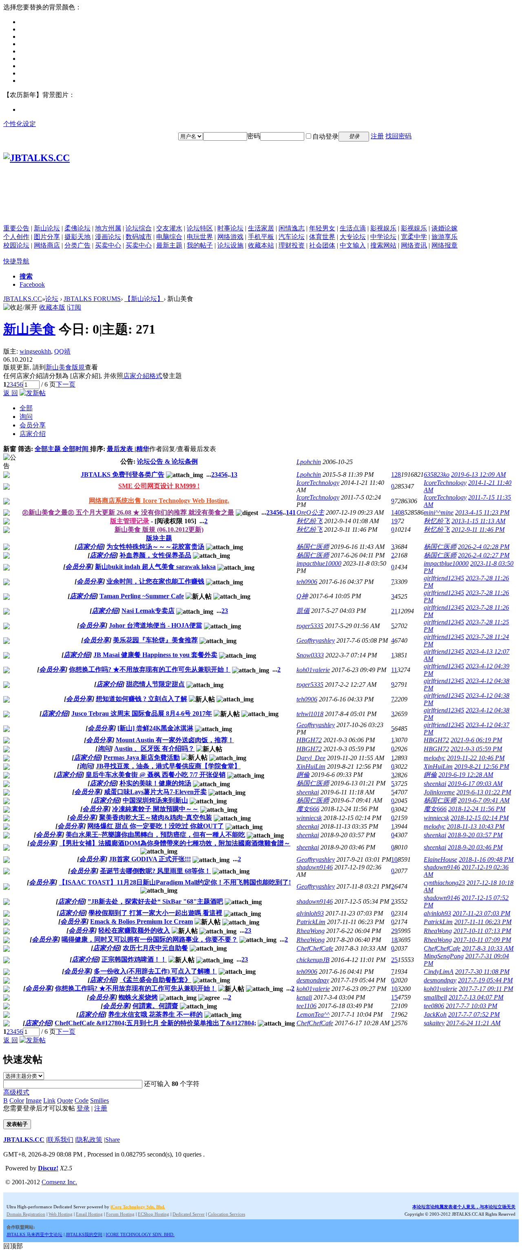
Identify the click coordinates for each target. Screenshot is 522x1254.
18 (394, 939)
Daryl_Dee (310, 757)
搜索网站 (383, 245)
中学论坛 (383, 236)
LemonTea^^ (313, 1014)
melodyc (434, 757)
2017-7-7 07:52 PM (474, 1014)
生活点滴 (353, 228)
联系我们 (60, 1139)
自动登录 (325, 136)
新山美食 (29, 329)
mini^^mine (438, 512)
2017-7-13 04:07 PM (476, 997)
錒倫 (303, 774)
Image (34, 1100)
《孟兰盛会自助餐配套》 (155, 979)
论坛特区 (200, 228)
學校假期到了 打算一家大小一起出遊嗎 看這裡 (155, 912)
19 (394, 521)
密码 (253, 136)
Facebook (32, 284)
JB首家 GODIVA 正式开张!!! (150, 859)
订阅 (74, 307)
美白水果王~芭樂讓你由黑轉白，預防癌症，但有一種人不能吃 (155, 834)
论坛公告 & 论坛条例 (167, 461)
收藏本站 (261, 245)
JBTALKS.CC (22, 298)
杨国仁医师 (312, 546)
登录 (83, 1108)
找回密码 (398, 136)
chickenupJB (313, 959)
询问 (26, 416)
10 (394, 859)
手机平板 (261, 236)
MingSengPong (444, 956)
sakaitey (434, 1023)
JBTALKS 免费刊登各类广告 (122, 474)
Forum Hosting (120, 1214)
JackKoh (435, 1014)
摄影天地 (77, 236)
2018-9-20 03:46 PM (475, 847)
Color (16, 1100)
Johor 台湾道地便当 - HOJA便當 (155, 625)
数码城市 (139, 236)
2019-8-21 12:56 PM (481, 766)
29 (394, 930)
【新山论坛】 (144, 298)
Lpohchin (308, 461)
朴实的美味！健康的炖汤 (155, 783)
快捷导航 (16, 261)
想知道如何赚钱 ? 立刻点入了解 (141, 698)
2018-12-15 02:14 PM (480, 817)
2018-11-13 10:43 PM (475, 826)
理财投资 (292, 245)
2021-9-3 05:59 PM (476, 748)
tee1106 (306, 1005)
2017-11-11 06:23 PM (482, 921)
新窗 (9, 448)
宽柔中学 (414, 236)
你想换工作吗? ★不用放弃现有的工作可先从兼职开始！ (149, 669)
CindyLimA (438, 971)
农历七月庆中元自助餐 (155, 947)
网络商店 (47, 245)
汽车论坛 (292, 236)
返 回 (10, 392)
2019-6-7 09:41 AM (483, 800)
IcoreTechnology (317, 482)
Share (112, 1139)
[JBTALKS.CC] (36, 158)
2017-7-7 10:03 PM (471, 1005)
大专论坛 (353, 236)
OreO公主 (310, 512)
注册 (377, 136)
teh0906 (306, 581)
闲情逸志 (292, 228)
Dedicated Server (189, 1214)
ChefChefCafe (314, 948)
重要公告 (16, 228)
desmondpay (312, 980)
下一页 (65, 384)
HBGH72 (309, 739)
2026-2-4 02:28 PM (483, 546)
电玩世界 (200, 236)
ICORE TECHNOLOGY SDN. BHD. (140, 1234)
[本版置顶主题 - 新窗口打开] (6, 513)
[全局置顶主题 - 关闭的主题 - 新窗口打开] (6, 487)
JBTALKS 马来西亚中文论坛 (34, 1234)
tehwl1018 (309, 713)
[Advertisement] (261, 206)
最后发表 (121, 448)
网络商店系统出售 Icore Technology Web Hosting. (159, 500)
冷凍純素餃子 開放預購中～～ (155, 808)
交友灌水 (169, 228)
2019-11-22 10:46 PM (475, 757)
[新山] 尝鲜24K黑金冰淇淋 (155, 728)
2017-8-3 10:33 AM (487, 948)
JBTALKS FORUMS (92, 298)
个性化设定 (19, 123)
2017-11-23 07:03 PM (481, 913)
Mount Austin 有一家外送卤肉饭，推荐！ (175, 739)
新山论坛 (47, 228)
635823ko (436, 474)
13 (234, 474)
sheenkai (435, 783)
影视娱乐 (383, 228)
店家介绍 (33, 433)
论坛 (51, 298)
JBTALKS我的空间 (84, 1234)
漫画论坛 (108, 236)
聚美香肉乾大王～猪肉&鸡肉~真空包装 (155, 817)
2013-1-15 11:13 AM (478, 521)
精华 (142, 448)
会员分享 (33, 425)
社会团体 (322, 245)
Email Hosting (89, 1214)
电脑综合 (169, 236)
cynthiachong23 (444, 882)
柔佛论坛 (77, 228)
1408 (397, 512)
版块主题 (159, 538)
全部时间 (76, 448)
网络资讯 (414, 245)
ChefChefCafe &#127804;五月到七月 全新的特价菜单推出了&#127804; (155, 1023)
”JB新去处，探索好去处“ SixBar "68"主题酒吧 (155, 901)
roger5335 (309, 625)
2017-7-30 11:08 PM (482, 971)
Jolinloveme (439, 792)
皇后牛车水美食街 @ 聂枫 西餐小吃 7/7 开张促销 (156, 774)
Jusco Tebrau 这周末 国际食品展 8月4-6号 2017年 (141, 713)
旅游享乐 (444, 236)
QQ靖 (62, 351)
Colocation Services (226, 1214)
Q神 (302, 596)
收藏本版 (52, 307)
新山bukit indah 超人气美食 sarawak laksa (155, 566)
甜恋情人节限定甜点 (155, 684)
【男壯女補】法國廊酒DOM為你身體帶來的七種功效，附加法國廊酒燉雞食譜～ (174, 843)
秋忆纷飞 (309, 521)
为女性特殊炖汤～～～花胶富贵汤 (155, 546)
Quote (65, 1100)
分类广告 (77, 245)
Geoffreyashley (315, 640)
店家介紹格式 (142, 375)
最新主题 (169, 245)
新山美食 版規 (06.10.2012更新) (159, 529)
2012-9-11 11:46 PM (477, 529)
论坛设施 (230, 245)
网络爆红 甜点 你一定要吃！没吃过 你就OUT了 (155, 826)
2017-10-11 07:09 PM (482, 939)
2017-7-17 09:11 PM (486, 988)
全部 (26, 408)
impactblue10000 (318, 563)
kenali (304, 997)
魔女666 (307, 808)
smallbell (435, 997)
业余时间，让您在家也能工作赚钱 (155, 581)
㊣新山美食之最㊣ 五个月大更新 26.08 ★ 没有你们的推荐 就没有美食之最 (128, 512)
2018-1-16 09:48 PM (486, 859)
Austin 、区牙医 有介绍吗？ (154, 748)
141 (291, 512)
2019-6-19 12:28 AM (465, 774)
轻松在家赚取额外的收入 (134, 930)
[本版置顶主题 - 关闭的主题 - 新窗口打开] (6, 530)
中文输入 (353, 245)
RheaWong (310, 930)
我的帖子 (200, 245)
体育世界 (322, 236)
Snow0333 (310, 655)
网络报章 (444, 245)
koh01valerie (313, 669)
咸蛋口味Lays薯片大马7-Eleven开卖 (155, 791)
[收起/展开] (20, 307)
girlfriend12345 (444, 578)
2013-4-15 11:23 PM (482, 512)
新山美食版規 (65, 367)
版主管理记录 (129, 521)
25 (394, 959)
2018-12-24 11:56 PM (476, 808)
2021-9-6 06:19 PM (476, 739)
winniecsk (309, 817)
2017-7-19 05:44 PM (485, 980)
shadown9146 (314, 867)
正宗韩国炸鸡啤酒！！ (134, 959)
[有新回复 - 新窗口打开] (6, 547)
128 (396, 474)
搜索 (26, 276)
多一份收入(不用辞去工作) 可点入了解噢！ (155, 971)
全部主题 (48, 448)
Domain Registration (26, 1214)
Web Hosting (61, 1214)
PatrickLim (310, 921)
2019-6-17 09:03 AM (475, 783)
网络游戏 (230, 236)
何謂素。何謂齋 (155, 1005)
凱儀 (303, 610)
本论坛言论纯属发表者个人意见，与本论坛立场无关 (463, 1206)
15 (394, 997)
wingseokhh (35, 351)
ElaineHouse (440, 859)
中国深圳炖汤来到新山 (155, 800)
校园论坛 (16, 245)
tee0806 (434, 1005)
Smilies (99, 1100)
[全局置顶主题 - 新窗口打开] (6, 475)
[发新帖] (33, 392)
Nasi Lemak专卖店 (148, 610)
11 (394, 669)
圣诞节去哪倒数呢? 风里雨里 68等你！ (155, 870)
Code (81, 1100)
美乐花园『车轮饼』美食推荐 (155, 640)
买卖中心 (108, 245)
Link (49, 1100)
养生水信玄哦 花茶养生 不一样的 (155, 1014)
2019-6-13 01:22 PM (483, 792)
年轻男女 (322, 228)
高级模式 (16, 1092)
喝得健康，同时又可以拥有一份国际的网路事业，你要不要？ (150, 939)
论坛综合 (139, 228)
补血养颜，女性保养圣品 (155, 555)
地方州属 (108, 228)
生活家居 (261, 228)
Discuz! (48, 1168)
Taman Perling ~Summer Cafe (142, 596)
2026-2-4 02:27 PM (483, 555)
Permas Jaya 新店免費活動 (142, 757)
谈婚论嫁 (444, 228)
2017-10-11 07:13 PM (482, 930)
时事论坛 (230, 228)
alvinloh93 (310, 913)
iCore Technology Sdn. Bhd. (138, 1206)
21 (394, 611)
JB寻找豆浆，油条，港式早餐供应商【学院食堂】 (168, 766)
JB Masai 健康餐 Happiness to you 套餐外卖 (155, 654)
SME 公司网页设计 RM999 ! (158, 485)
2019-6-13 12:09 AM (478, 474)
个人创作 (16, 236)
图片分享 (47, 236)
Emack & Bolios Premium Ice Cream (141, 921)
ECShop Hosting (153, 1214)
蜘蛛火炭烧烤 (138, 997)
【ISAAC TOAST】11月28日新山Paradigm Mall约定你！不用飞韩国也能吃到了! (175, 882)
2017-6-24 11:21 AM (473, 1023)
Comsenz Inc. (59, 1182)
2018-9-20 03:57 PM (475, 835)
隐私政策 (89, 1139)
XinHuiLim (310, 766)
